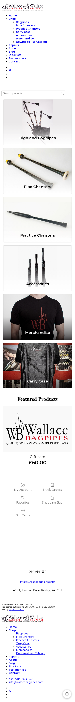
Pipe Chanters (25, 25)
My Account (23, 489)
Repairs (14, 45)
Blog (12, 51)
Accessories (24, 35)
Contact (14, 61)
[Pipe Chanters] (37, 164)
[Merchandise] (37, 310)
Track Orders (52, 489)
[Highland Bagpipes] (37, 116)
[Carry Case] (37, 359)
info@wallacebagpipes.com (37, 582)
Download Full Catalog (31, 41)
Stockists (15, 55)
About (13, 48)
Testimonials (17, 58)
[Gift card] (37, 429)
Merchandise (25, 38)
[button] (67, 694)
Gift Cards (23, 515)
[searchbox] (33, 93)
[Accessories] (37, 261)
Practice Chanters (28, 28)
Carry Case (23, 32)
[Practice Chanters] (37, 213)
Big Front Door (16, 609)
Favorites (22, 502)
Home (13, 15)
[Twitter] (10, 70)
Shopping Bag (52, 502)
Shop (12, 18)
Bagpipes (22, 22)
